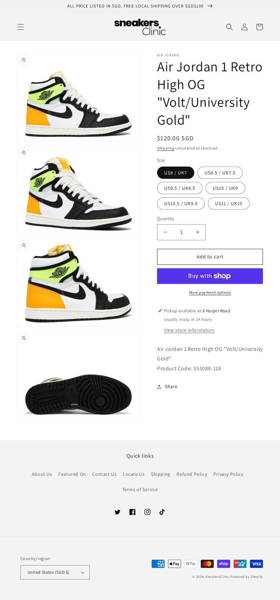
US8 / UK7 (175, 173)
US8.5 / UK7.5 (220, 173)
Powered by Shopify (246, 576)
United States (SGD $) (48, 572)
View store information (189, 330)
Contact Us (104, 474)
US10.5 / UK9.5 (181, 203)
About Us (42, 474)
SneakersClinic (217, 576)
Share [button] (171, 386)
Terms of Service (140, 489)
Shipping (165, 148)
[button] (20, 26)
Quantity (165, 219)
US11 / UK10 (228, 203)
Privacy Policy (228, 474)
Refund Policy (192, 474)
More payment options (210, 292)
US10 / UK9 (225, 188)
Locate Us (133, 474)
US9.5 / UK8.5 (179, 188)
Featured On (72, 474)
